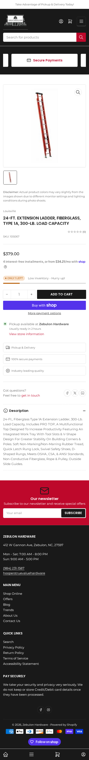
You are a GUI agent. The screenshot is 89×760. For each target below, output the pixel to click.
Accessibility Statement (21, 664)
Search (8, 642)
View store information (26, 334)
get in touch (30, 395)
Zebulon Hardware (35, 724)
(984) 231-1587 (13, 568)
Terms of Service (15, 658)
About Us (10, 615)
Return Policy (13, 653)
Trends (8, 610)
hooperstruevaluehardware (24, 573)
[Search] (81, 37)
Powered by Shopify (63, 724)
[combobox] (44, 37)
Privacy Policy (13, 647)
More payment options (44, 313)
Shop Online (12, 594)
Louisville (9, 211)
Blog (6, 605)
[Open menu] (81, 21)
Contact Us (11, 621)
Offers (7, 599)
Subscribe (73, 513)
